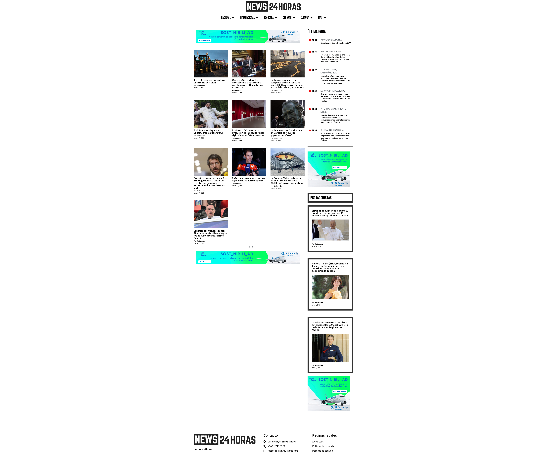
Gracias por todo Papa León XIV (336, 43)
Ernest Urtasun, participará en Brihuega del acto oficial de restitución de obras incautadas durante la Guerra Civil (210, 183)
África (324, 130)
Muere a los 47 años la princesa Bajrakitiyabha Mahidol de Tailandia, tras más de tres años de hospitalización (336, 58)
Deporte (287, 18)
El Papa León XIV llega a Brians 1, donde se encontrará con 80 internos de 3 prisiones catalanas (330, 213)
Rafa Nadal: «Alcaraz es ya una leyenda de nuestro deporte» (248, 179)
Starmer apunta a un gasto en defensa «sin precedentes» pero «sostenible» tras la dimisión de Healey (335, 97)
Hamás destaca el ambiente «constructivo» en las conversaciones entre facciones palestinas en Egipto (335, 118)
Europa (324, 91)
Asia (323, 51)
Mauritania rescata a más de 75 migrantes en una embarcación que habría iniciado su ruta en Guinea (335, 136)
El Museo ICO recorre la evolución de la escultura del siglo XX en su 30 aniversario (248, 133)
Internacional (247, 18)
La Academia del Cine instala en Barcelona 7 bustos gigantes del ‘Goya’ (286, 133)
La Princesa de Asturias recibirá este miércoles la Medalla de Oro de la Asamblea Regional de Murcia (330, 326)
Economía (269, 18)
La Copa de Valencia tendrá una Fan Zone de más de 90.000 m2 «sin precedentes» (287, 180)
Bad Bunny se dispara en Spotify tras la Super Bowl (208, 131)
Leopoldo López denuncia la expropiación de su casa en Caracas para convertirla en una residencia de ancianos (335, 79)
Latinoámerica (329, 72)
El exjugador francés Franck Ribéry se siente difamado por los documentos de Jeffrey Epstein (210, 234)
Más (320, 18)
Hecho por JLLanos (203, 449)
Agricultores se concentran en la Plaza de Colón (209, 81)
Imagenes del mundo (331, 40)
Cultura (305, 18)
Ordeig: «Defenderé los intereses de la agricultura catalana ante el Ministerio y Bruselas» (247, 84)
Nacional (226, 18)
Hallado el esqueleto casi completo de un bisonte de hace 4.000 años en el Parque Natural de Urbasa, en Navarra (287, 84)
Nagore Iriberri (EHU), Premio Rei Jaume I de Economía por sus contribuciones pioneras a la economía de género (330, 267)
